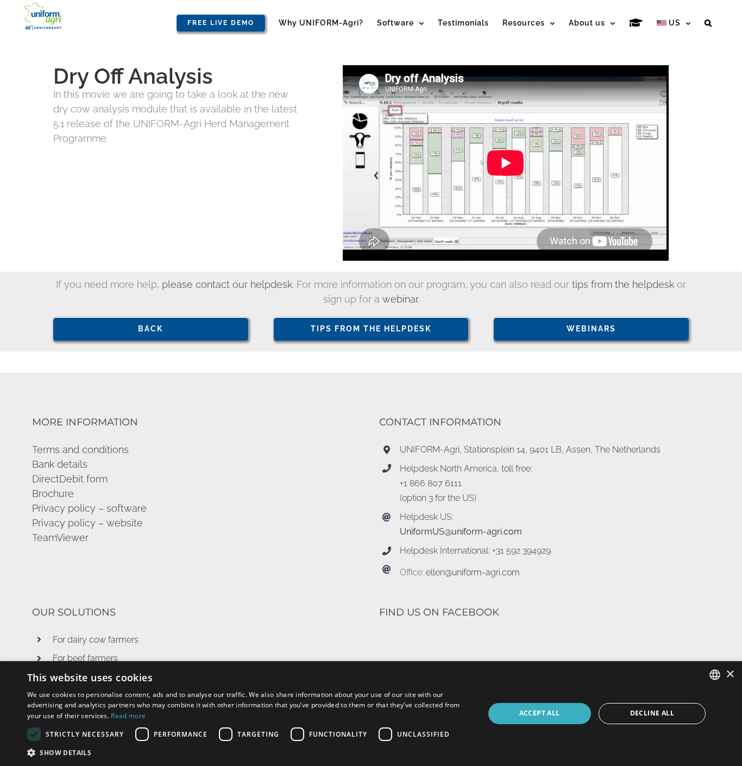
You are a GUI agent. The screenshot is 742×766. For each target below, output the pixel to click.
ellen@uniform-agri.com (473, 572)
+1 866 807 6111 (431, 483)
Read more (128, 715)
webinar (400, 299)
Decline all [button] (652, 713)
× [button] (730, 674)
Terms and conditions (80, 449)
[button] (708, 23)
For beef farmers (85, 658)
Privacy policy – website (87, 523)
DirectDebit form (70, 479)
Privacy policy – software (89, 508)
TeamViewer (60, 537)
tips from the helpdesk (624, 284)
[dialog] (371, 713)
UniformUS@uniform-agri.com (461, 531)
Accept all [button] (539, 713)
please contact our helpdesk (227, 284)
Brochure (53, 493)
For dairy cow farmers (96, 640)
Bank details (59, 464)
